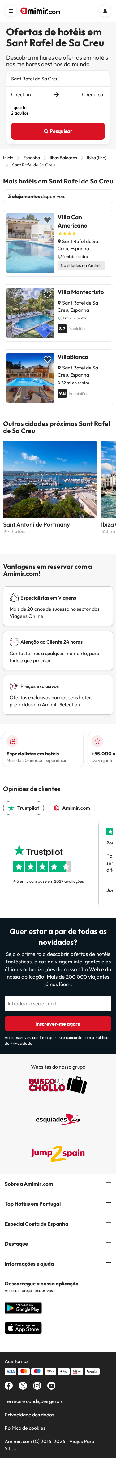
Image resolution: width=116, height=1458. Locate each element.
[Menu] (11, 11)
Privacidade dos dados (29, 1414)
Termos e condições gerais (34, 1401)
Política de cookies (25, 1428)
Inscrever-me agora (58, 1024)
